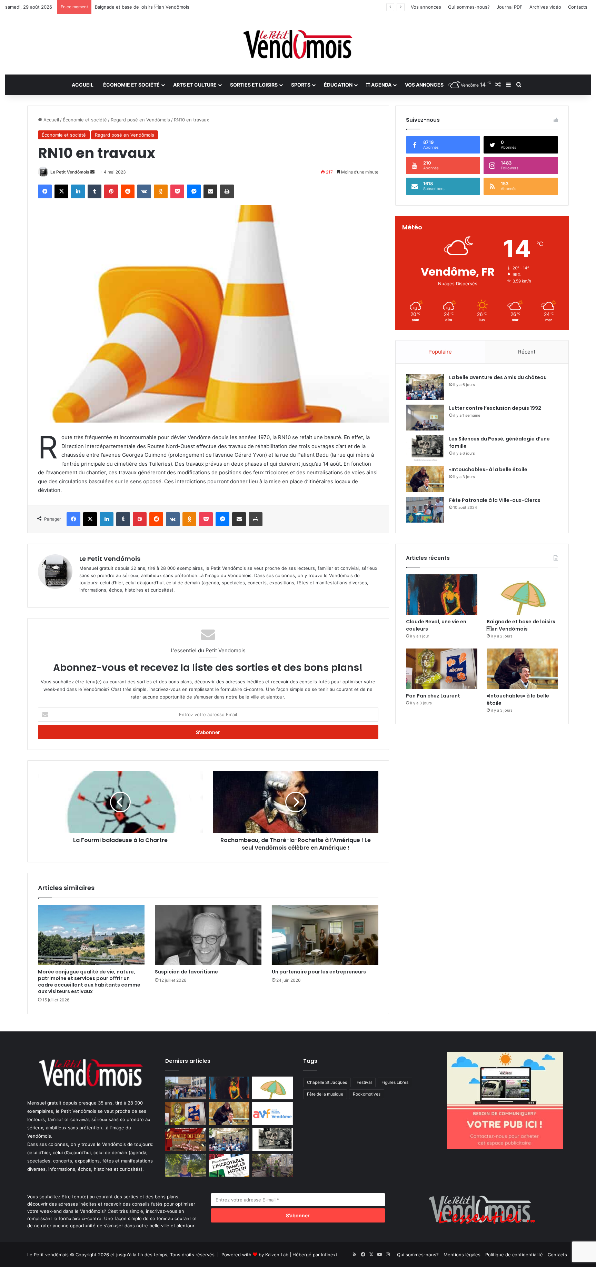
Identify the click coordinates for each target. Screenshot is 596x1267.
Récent (526, 351)
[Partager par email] (210, 191)
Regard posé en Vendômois (140, 119)
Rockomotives (366, 1094)
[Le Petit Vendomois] (298, 44)
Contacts (577, 7)
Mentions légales (462, 1254)
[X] (61, 191)
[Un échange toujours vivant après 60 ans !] (185, 1088)
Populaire (440, 351)
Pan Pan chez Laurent (118, 7)
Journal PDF (510, 7)
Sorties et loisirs (254, 85)
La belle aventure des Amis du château (498, 377)
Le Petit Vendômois (69, 172)
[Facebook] (45, 191)
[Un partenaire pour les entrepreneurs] (325, 935)
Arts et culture (195, 85)
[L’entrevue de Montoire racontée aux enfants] (185, 1165)
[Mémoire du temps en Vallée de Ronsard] (185, 1139)
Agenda (380, 85)
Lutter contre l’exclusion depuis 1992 (495, 408)
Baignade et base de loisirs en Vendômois (521, 625)
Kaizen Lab (276, 1254)
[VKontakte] (144, 191)
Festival (364, 1082)
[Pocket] (177, 191)
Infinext (329, 1254)
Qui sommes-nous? (469, 7)
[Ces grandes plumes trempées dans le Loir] (272, 1165)
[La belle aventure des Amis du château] (425, 387)
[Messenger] (194, 191)
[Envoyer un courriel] (92, 172)
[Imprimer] (227, 191)
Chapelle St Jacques (327, 1082)
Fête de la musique (325, 1094)
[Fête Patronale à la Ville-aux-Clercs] (425, 510)
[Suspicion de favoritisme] (208, 935)
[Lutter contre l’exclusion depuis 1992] (425, 417)
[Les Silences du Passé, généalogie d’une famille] (425, 448)
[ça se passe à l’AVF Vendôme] (272, 1113)
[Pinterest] (111, 191)
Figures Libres (394, 1082)
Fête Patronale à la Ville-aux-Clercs (494, 500)
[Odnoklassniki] (161, 191)
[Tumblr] (94, 191)
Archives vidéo (545, 7)
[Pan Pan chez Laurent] (441, 669)
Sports (300, 85)
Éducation (338, 85)
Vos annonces (426, 7)
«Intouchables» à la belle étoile (488, 469)
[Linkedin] (78, 191)
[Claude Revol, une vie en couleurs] (441, 594)
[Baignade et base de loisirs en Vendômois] (522, 594)
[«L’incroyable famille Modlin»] (229, 1165)
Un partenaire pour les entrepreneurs (319, 971)
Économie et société (131, 85)
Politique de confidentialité (514, 1254)
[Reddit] (128, 191)
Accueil (82, 85)
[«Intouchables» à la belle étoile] (425, 479)
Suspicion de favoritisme (186, 971)
